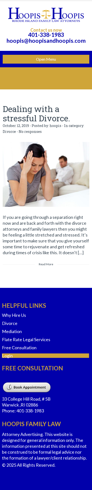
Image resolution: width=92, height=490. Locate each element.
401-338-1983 (46, 34)
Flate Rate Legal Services (26, 339)
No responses (30, 131)
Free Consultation (19, 347)
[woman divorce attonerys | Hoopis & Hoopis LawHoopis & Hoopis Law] (46, 14)
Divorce (9, 131)
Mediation (12, 331)
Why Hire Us (14, 315)
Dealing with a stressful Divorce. (36, 113)
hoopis (55, 125)
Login (7, 355)
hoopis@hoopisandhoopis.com (46, 40)
